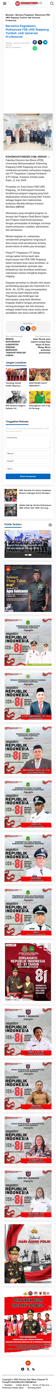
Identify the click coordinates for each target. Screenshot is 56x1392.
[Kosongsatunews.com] (28, 3)
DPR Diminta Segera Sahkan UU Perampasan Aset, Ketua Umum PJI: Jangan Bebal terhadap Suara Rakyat (15, 407)
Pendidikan (16, 47)
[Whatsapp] (35, 48)
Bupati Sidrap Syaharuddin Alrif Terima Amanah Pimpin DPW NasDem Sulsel (25, 547)
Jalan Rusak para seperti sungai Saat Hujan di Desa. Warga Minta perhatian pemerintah (40, 344)
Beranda (9, 15)
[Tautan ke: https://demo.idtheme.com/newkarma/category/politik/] (50, 525)
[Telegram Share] (45, 42)
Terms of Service (41, 1385)
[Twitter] (28, 328)
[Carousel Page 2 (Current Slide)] (29, 555)
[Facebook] (22, 328)
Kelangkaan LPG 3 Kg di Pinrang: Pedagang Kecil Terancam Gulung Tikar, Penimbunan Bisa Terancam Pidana (39, 407)
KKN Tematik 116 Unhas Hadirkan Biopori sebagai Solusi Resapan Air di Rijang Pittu (35, 491)
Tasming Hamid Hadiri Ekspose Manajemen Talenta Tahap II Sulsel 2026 (15, 384)
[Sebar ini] (35, 42)
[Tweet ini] (40, 42)
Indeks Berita (22, 1385)
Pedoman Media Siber (13, 1387)
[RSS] (33, 328)
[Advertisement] (28, 84)
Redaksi (8, 1385)
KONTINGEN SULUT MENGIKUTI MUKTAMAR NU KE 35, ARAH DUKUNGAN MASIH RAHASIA (39, 384)
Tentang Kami (34, 1387)
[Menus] (4, 3)
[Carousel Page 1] (26, 555)
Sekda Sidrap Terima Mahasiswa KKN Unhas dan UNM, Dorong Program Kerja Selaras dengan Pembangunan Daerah (35, 506)
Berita (8, 47)
